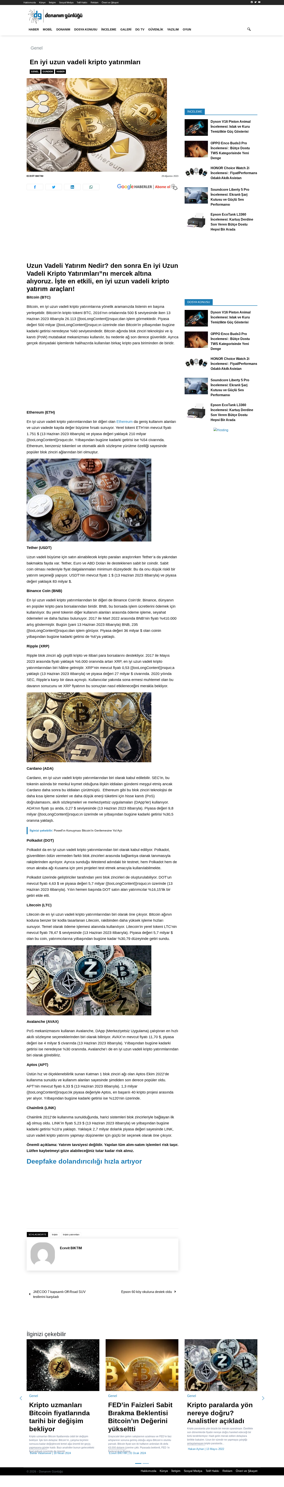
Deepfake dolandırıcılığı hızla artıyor (84, 1161)
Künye (42, 2)
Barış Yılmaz (38, 1449)
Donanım (63, 29)
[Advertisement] (102, 231)
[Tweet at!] (54, 187)
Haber (34, 29)
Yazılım (173, 29)
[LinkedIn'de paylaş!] (72, 187)
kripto (55, 1234)
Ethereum (124, 422)
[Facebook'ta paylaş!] (35, 187)
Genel (37, 48)
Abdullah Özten (118, 1449)
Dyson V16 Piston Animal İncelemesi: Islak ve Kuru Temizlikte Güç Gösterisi (231, 126)
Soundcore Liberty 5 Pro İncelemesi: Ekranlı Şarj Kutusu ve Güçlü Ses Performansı (230, 197)
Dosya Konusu (85, 29)
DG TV (139, 29)
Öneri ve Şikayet (110, 2)
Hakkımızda (29, 2)
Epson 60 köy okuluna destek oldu (146, 1292)
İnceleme (108, 29)
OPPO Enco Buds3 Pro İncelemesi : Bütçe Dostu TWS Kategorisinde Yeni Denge (230, 150)
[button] (21, 1404)
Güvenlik (155, 29)
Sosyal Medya (66, 2)
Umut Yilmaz (196, 1464)
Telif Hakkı (82, 2)
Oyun (187, 29)
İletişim (52, 2)
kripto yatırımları (71, 1234)
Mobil (47, 29)
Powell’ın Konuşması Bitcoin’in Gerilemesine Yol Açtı (76, 830)
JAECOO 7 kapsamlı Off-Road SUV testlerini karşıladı (59, 1294)
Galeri (125, 29)
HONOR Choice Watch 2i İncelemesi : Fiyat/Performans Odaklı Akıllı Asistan (234, 173)
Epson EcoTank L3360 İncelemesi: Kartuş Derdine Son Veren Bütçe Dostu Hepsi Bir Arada (232, 221)
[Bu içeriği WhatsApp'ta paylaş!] (91, 187)
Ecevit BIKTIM (35, 176)
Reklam (94, 2)
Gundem (48, 71)
